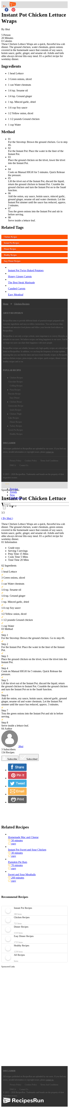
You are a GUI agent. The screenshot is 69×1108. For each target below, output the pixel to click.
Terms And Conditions (49, 461)
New (12, 495)
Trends (13, 492)
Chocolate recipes (15, 382)
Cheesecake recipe (15, 406)
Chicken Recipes (21, 304)
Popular (14, 489)
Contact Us (23, 465)
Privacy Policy (15, 461)
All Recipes (16, 498)
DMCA (13, 465)
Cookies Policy (31, 461)
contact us (50, 452)
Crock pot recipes (15, 430)
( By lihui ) (7, 518)
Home (5, 304)
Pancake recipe (14, 394)
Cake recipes (13, 418)
